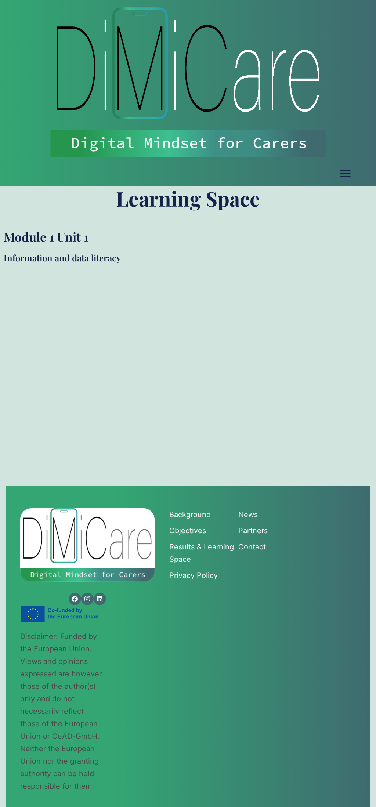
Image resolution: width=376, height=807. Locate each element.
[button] (345, 173)
